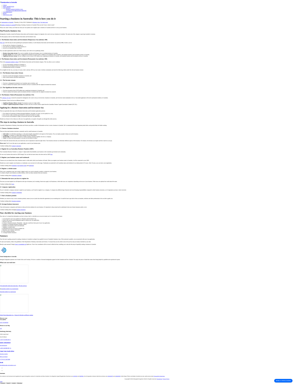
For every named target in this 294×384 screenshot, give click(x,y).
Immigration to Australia (8, 22)
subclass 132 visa (6, 97)
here (51, 154)
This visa (2, 42)
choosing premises (16, 201)
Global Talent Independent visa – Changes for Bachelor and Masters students (16, 315)
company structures (16, 146)
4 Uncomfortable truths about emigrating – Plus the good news (13, 285)
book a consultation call (20, 244)
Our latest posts (44, 22)
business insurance (21, 209)
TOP (1, 381)
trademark (31, 165)
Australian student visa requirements (8, 291)
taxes (13, 184)
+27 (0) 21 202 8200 (5, 359)
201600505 (118, 376)
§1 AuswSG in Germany (159, 376)
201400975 (110, 376)
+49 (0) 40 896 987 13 (5, 339)
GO (1, 328)
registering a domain (16, 175)
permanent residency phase (11, 62)
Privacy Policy (166, 379)
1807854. (82, 376)
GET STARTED (4, 322)
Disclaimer (159, 379)
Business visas (36, 22)
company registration (17, 192)
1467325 (75, 376)
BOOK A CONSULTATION (283, 380)
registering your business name (19, 165)
